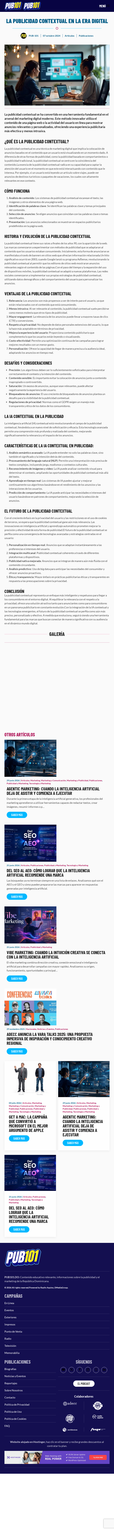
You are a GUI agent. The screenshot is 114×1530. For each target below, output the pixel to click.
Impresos (9, 1324)
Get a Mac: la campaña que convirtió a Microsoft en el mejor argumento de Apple (28, 1123)
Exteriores (10, 1317)
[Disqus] (57, 689)
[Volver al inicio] (22, 6)
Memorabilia (11, 1352)
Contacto (9, 1397)
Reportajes (10, 1383)
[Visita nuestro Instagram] (88, 1370)
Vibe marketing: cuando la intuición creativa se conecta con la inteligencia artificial (56, 954)
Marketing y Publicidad (77, 780)
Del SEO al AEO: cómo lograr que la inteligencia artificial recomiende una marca (48, 873)
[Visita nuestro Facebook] (80, 1370)
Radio (7, 1338)
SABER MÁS (17, 815)
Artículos (69, 35)
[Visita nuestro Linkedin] (104, 1370)
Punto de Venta (13, 1331)
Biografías (10, 1369)
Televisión (10, 1345)
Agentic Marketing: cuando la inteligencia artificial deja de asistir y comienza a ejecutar (53, 791)
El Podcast (84, 1383)
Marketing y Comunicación (53, 780)
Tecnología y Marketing (40, 783)
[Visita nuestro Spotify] (96, 1370)
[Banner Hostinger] (57, 1457)
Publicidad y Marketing (17, 783)
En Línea (9, 1303)
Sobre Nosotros (13, 1390)
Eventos (9, 1310)
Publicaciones (86, 35)
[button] (104, 6)
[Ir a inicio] (23, 1265)
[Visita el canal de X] (72, 1370)
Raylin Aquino (47, 1287)
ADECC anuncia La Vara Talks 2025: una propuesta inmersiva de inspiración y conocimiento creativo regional (50, 1038)
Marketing (35, 780)
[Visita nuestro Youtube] (63, 1370)
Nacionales (31, 1029)
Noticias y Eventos (45, 1029)
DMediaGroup (61, 1287)
